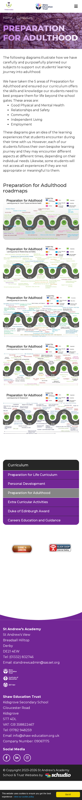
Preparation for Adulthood (29, 493)
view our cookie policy (24, 796)
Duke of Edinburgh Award (28, 511)
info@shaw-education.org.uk (36, 736)
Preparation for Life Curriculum (32, 475)
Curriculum (24, 18)
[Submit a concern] (22, 548)
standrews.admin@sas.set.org (36, 662)
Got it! (68, 794)
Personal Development (26, 484)
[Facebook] (6, 757)
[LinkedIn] (16, 757)
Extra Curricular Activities (28, 502)
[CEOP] (60, 547)
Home (7, 18)
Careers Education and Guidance (34, 520)
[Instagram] (27, 757)
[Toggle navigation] (76, 6)
